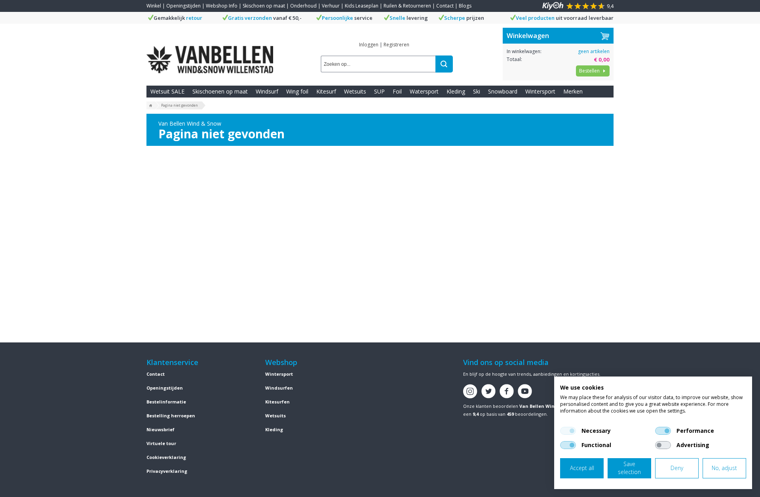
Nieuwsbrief (160, 429)
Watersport (424, 91)
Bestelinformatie (166, 402)
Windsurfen (279, 388)
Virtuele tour (161, 443)
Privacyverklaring (166, 471)
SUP (379, 91)
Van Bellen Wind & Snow (547, 406)
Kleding (455, 91)
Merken (573, 91)
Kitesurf (326, 91)
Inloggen (368, 44)
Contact (445, 5)
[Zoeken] (444, 64)
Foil (397, 91)
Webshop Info (222, 5)
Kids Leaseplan (361, 5)
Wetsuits (355, 91)
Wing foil (297, 91)
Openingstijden (183, 5)
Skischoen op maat (264, 5)
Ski (476, 91)
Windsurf (267, 91)
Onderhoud (303, 5)
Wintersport (540, 91)
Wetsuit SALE (167, 91)
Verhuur (331, 5)
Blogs (465, 5)
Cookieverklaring (166, 457)
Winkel (153, 5)
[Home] (150, 105)
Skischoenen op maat (220, 91)
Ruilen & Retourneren (407, 5)
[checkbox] (568, 431)
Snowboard (502, 91)
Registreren (396, 44)
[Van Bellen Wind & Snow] (209, 53)
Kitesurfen (277, 402)
